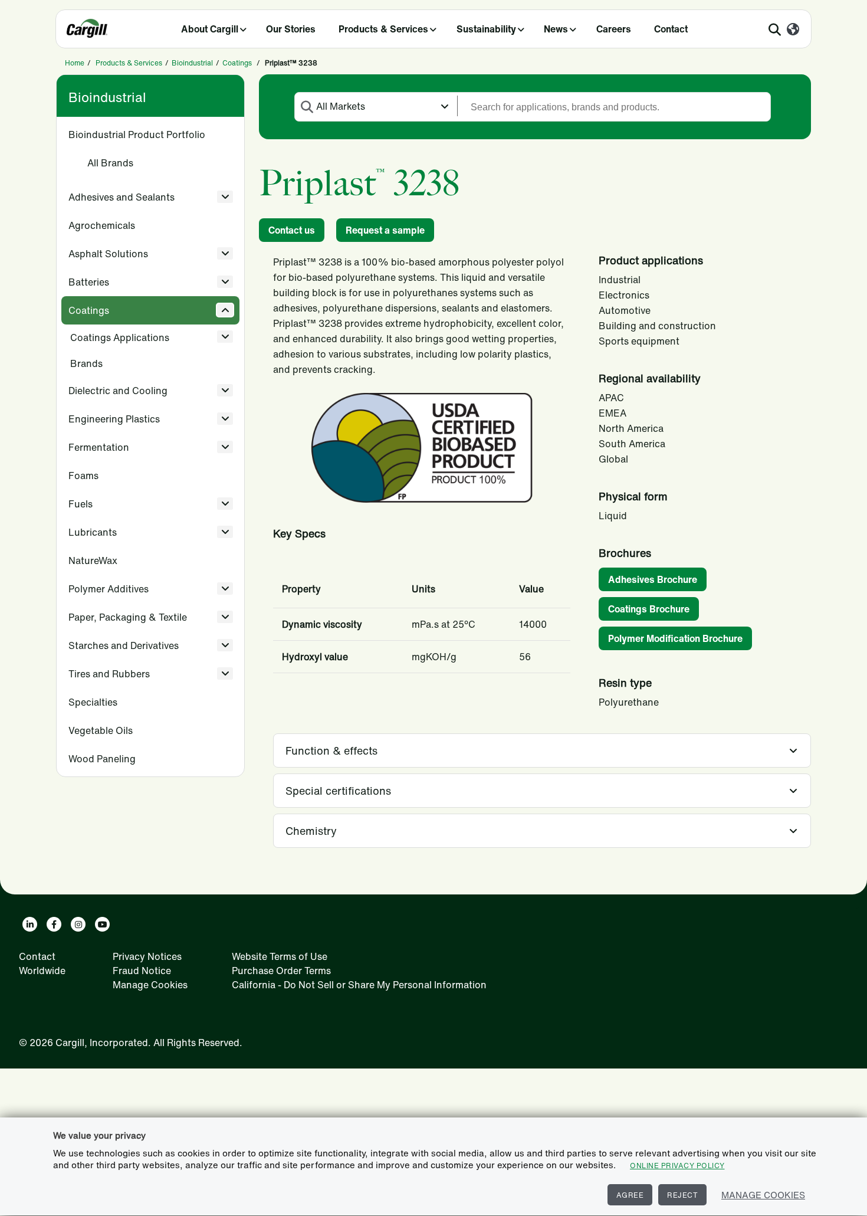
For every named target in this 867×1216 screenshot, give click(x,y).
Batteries (88, 282)
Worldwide (42, 970)
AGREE (630, 1195)
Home (74, 63)
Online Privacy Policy (677, 1166)
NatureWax (92, 560)
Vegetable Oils (100, 730)
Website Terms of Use (279, 956)
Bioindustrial (192, 63)
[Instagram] (78, 924)
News (556, 29)
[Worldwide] (793, 30)
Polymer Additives (108, 589)
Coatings (237, 63)
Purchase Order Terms (281, 970)
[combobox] (376, 106)
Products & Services (383, 29)
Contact (671, 29)
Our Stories (291, 29)
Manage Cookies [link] (150, 985)
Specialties (92, 702)
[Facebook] (54, 924)
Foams (83, 475)
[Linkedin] (29, 924)
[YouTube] (102, 924)
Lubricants (92, 532)
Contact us (291, 230)
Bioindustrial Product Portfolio (136, 134)
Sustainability (486, 29)
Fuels (80, 504)
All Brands (110, 163)
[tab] (542, 750)
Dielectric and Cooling (118, 391)
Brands (86, 363)
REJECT (682, 1195)
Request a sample (385, 230)
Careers (613, 29)
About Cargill (209, 29)
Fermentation (98, 447)
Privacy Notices (147, 956)
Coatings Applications (119, 337)
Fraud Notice (142, 970)
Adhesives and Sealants (121, 197)
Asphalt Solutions (108, 254)
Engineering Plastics (114, 419)
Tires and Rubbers (109, 674)
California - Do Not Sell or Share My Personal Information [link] (359, 985)
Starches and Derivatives (123, 645)
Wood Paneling (102, 759)
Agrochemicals (101, 225)
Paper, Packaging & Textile (127, 617)
